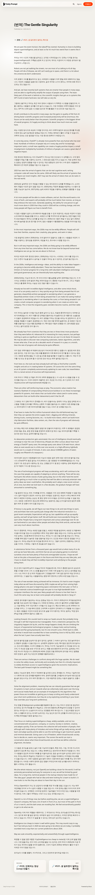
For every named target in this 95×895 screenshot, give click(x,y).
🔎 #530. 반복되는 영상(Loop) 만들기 (27, 866)
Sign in (79, 4)
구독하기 (88, 4)
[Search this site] (73, 4)
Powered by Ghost (86, 886)
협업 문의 (53, 886)
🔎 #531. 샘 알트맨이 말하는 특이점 (34, 40)
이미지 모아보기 (43, 886)
